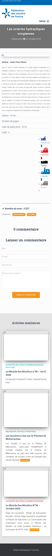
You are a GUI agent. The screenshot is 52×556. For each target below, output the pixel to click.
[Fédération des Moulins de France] (14, 13)
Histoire (32, 214)
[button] (42, 21)
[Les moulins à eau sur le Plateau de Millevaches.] (26, 408)
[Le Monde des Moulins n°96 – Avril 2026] (26, 345)
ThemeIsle (35, 550)
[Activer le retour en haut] (47, 551)
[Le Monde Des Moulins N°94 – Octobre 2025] (26, 482)
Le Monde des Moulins (34, 365)
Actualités (10, 365)
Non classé (10, 367)
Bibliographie (19, 214)
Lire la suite (25, 460)
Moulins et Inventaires (26, 432)
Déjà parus (20, 365)
